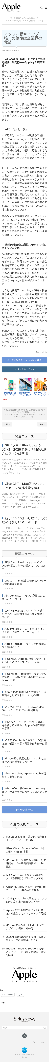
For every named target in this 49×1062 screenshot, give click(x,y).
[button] (41, 8)
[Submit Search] (44, 1028)
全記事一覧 (26, 809)
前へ (8, 424)
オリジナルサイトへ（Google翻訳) (24, 360)
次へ (41, 424)
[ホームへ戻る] (11, 8)
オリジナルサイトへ (24, 369)
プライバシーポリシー (39, 1042)
